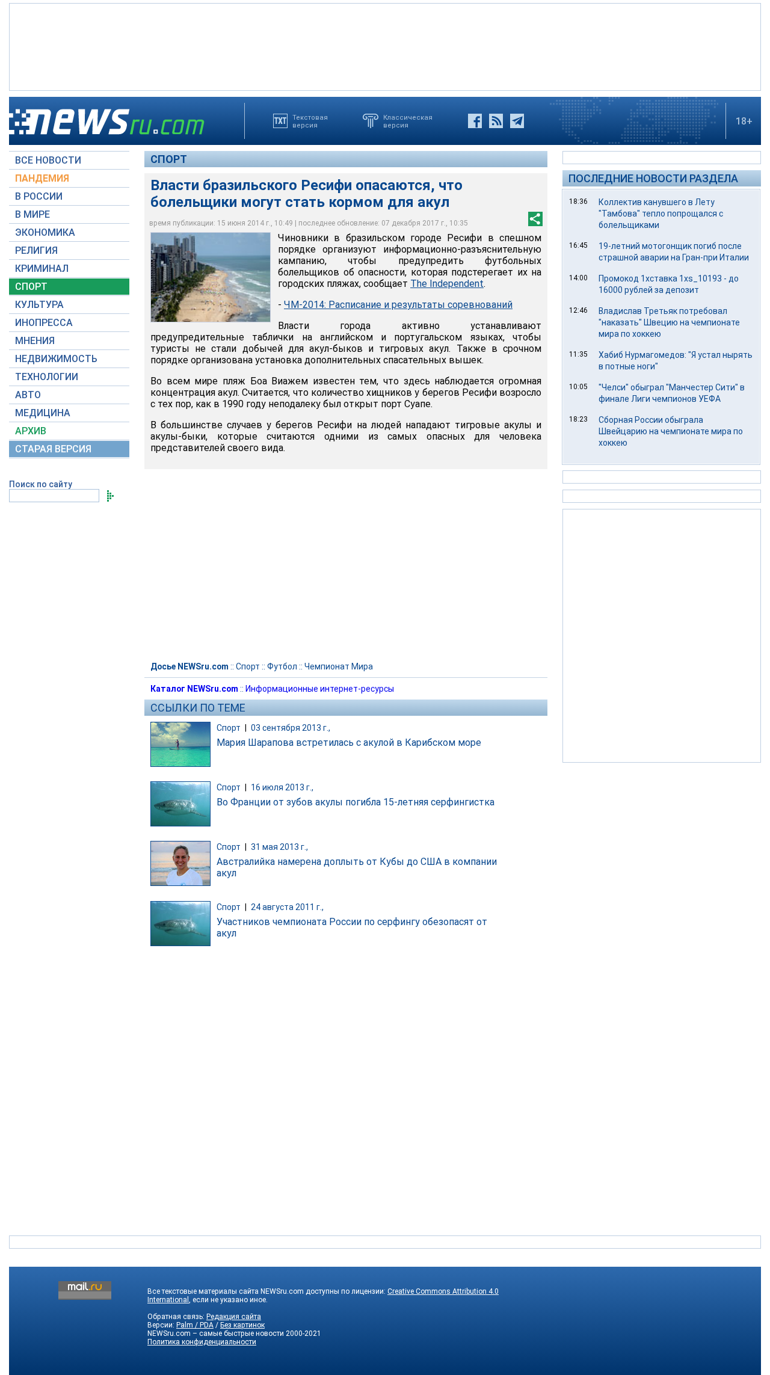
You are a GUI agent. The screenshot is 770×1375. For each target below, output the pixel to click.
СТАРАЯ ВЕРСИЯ (53, 449)
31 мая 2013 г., (279, 847)
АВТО (28, 395)
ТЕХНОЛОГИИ (46, 377)
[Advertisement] (385, 46)
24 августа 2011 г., (287, 907)
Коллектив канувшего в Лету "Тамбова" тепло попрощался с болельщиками (661, 213)
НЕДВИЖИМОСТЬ (56, 359)
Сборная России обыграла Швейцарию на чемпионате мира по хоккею (671, 431)
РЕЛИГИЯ (36, 250)
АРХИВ (30, 431)
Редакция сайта (233, 1316)
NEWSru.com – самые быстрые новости (215, 1333)
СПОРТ (31, 286)
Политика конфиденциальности (201, 1342)
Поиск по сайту (40, 484)
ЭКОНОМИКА (45, 232)
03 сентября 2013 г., (290, 728)
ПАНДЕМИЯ (42, 178)
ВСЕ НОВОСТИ (48, 160)
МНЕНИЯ (35, 340)
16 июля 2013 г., (282, 787)
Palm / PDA (195, 1325)
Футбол (282, 666)
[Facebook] (475, 121)
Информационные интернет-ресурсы (319, 689)
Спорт (168, 159)
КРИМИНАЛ (42, 268)
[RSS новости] (496, 121)
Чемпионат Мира (338, 666)
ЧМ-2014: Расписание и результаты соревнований (398, 304)
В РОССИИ (39, 196)
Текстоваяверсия (310, 121)
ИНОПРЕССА (44, 322)
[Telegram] (517, 121)
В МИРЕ (32, 214)
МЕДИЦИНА (42, 413)
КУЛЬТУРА (39, 304)
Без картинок (242, 1325)
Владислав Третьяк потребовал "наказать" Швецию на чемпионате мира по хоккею (669, 322)
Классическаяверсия (408, 121)
